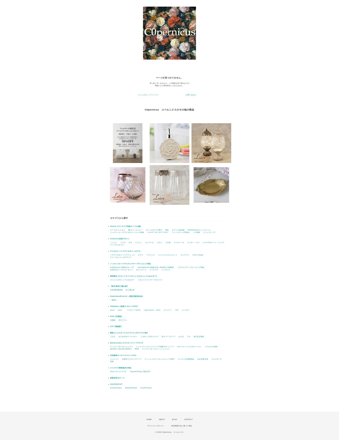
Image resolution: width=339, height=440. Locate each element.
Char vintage (198, 255)
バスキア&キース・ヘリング (213, 242)
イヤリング (150, 255)
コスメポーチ (216, 359)
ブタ (188, 336)
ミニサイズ (166, 270)
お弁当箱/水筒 (202, 359)
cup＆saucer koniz (152, 310)
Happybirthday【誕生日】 (140, 371)
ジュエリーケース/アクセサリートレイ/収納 (127, 232)
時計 (167, 230)
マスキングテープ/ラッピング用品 (191, 267)
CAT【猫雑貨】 (116, 326)
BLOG (174, 419)
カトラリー (168, 310)
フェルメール (179, 242)
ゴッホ (122, 242)
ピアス (140, 255)
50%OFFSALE (131, 388)
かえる (181, 336)
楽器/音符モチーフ (117, 378)
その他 (168, 242)
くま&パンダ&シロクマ (150, 336)
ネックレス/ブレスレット (168, 255)
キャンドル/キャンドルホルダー (122, 280)
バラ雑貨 (196, 232)
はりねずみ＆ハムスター (128, 336)
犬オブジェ (123, 320)
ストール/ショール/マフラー (121, 257)
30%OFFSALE (116, 388)
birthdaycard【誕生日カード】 (122, 267)
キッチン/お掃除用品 (186, 359)
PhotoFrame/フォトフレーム (199, 230)
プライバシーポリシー (155, 426)
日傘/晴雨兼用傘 (116, 290)
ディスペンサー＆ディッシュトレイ (156, 349)
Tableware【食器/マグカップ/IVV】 (124, 306)
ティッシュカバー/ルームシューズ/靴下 (160, 359)
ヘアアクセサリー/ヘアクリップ (122, 255)
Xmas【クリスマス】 (118, 371)
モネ (130, 242)
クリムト (138, 242)
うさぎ (112, 336)
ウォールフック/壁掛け (181, 232)
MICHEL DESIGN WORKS (121, 349)
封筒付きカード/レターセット (121, 270)
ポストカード (141, 270)
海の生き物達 (199, 336)
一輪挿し (113, 300)
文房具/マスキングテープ (131, 359)
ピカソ (159, 242)
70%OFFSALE (146, 388)
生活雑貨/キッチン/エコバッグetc (123, 355)
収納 (112, 361)
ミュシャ (113, 242)
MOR (137, 349)
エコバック (114, 359)
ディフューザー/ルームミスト (121, 347)
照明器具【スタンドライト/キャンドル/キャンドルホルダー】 (134, 276)
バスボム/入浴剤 (211, 347)
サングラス (185, 255)
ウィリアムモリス (117, 245)
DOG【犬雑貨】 (116, 316)
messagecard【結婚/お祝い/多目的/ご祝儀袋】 (156, 267)
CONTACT (188, 419)
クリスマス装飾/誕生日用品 (120, 368)
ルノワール (149, 242)
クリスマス (154, 270)
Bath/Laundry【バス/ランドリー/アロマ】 (127, 343)
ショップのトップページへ (148, 95)
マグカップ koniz (134, 310)
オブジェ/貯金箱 (178, 230)
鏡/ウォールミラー (135, 230)
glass (112, 310)
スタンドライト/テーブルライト (150, 280)
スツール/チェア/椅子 (154, 230)
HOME (149, 419)
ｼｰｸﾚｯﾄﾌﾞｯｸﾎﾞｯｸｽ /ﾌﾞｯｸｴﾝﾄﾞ (158, 232)
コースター (186, 310)
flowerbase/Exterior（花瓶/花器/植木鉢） (127, 296)
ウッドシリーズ (209, 232)
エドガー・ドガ (193, 242)
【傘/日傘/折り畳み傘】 (119, 286)
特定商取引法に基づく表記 (181, 426)
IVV (176, 310)
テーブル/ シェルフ (117, 230)
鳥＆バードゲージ (168, 336)
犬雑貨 (112, 320)
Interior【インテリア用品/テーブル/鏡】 (126, 226)
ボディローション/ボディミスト (189, 347)
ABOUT (162, 419)
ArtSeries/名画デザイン (120, 239)
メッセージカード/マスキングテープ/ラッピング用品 (130, 264)
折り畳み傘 (130, 290)
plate (121, 310)
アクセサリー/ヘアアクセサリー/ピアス (125, 251)
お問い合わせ (191, 95)
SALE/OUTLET (116, 384)
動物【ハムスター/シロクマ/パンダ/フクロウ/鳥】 (129, 333)
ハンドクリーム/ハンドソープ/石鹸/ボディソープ (155, 347)
